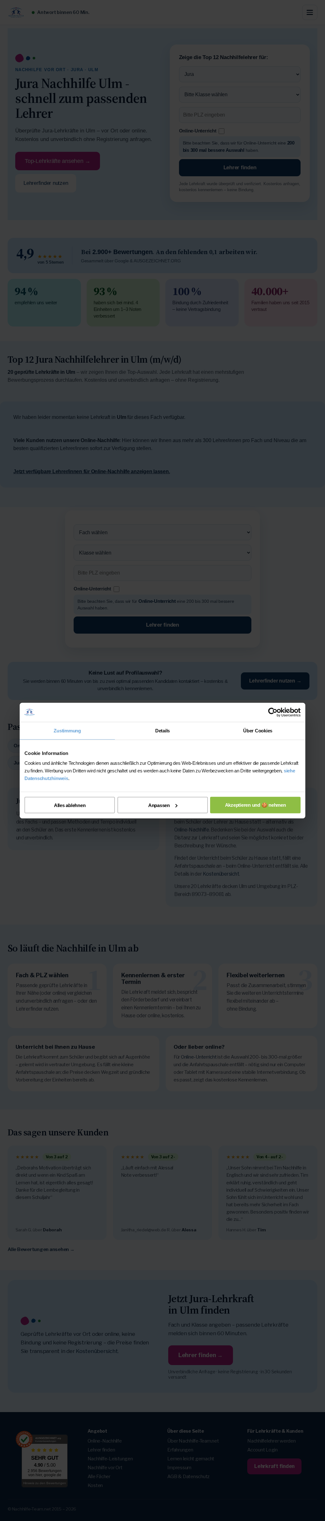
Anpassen (159, 805)
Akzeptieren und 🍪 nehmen (255, 805)
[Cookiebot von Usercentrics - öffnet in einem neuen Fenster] (273, 712)
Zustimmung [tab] (67, 730)
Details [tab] (162, 730)
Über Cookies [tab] (257, 730)
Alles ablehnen (70, 805)
